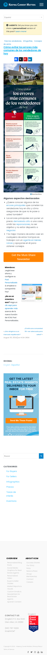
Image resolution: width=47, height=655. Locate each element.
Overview (11, 558)
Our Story (30, 565)
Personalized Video (12, 577)
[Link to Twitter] (31, 652)
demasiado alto (21, 221)
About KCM (32, 558)
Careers (29, 582)
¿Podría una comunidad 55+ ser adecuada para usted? (34, 331)
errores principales (15, 205)
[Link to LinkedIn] (41, 652)
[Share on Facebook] (16, 59)
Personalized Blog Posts (14, 563)
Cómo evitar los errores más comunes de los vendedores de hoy (22, 50)
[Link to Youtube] (38, 652)
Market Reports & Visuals (14, 587)
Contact (29, 579)
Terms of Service (9, 649)
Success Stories (33, 562)
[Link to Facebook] (28, 652)
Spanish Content (14, 602)
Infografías (27, 41)
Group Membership (31, 575)
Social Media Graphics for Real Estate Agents (14, 570)
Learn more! (21, 31)
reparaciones (23, 224)
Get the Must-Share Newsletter (23, 257)
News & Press (31, 571)
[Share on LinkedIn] (30, 59)
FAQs (28, 568)
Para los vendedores (12, 41)
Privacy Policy (37, 646)
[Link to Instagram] (35, 652)
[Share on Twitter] (21, 59)
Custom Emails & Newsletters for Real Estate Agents (14, 595)
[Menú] (40, 4)
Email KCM (9, 631)
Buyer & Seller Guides (13, 582)
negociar (11, 230)
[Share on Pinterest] (25, 59)
